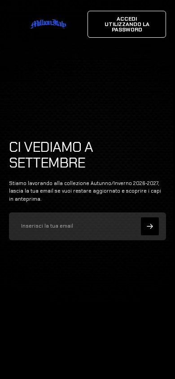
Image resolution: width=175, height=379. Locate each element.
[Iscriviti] (150, 226)
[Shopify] (109, 352)
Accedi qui (100, 361)
